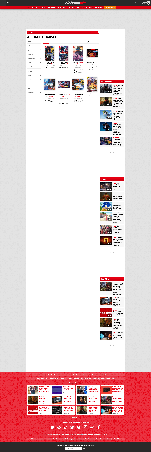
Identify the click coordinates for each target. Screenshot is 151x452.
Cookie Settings (110, 378)
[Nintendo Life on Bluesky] (79, 427)
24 (110, 209)
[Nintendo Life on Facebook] (99, 427)
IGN (85, 439)
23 (110, 144)
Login (140, 3)
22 (110, 118)
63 (110, 129)
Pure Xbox (48, 439)
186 (110, 189)
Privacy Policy (78, 378)
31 (110, 338)
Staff (47, 378)
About (42, 378)
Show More (75, 417)
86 (110, 315)
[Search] (8, 3)
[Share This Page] (135, 3)
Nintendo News (78, 439)
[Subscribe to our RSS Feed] (52, 427)
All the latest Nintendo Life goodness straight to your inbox (75, 445)
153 (110, 105)
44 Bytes (78, 434)
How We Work (54, 378)
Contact (70, 378)
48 (110, 91)
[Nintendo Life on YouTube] (59, 427)
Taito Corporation (48, 65)
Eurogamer (91, 439)
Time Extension (57, 439)
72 (110, 244)
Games (30, 32)
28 (110, 304)
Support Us (63, 378)
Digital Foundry (67, 439)
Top (37, 378)
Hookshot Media (51, 434)
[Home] (28, 7)
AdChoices (86, 434)
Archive (102, 378)
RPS (118, 439)
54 (110, 232)
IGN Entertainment (66, 434)
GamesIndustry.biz (105, 439)
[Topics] (3, 3)
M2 (54, 65)
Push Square (40, 439)
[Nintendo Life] (75, 3)
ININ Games (76, 65)
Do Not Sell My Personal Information (98, 434)
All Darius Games (41, 37)
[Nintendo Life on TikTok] (66, 427)
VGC (97, 439)
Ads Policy (96, 378)
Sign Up (144, 3)
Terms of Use (87, 378)
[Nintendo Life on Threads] (92, 427)
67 (110, 325)
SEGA (88, 95)
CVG (113, 439)
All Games (95, 32)
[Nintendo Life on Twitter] (72, 427)
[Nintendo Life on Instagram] (85, 427)
